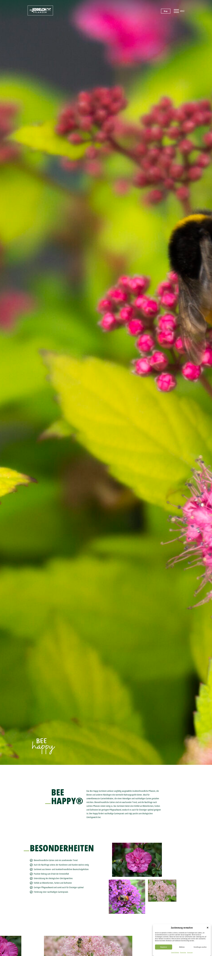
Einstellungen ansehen (200, 947)
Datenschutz (183, 952)
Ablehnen (182, 947)
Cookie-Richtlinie (175, 952)
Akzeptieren (163, 947)
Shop (166, 11)
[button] (207, 928)
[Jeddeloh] (40, 14)
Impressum (190, 952)
